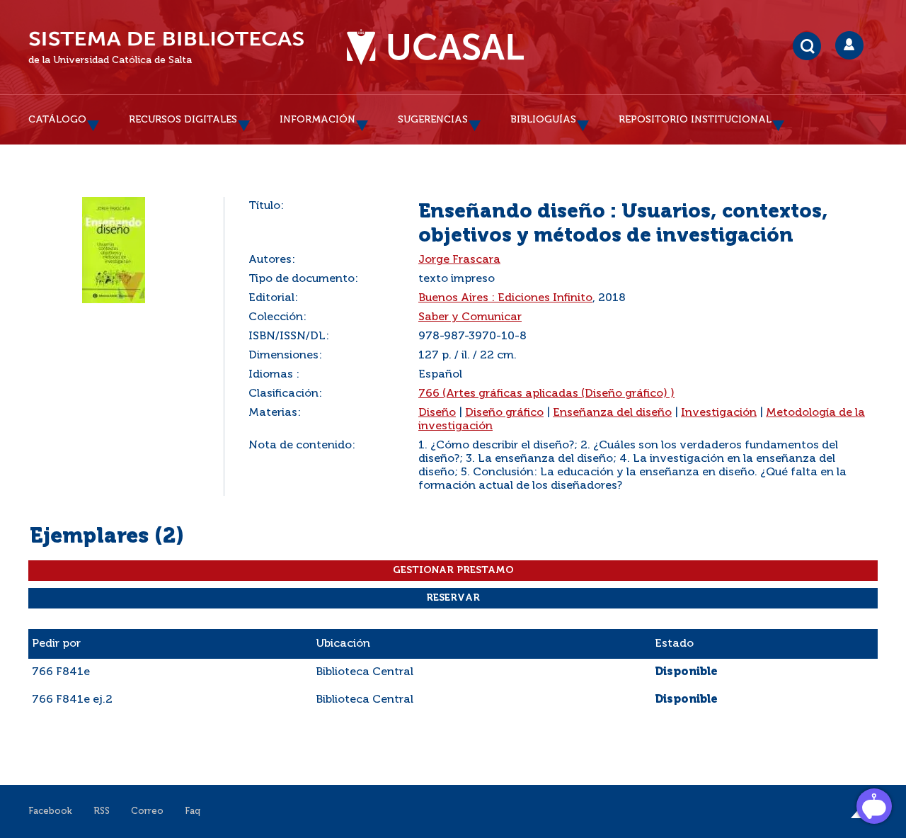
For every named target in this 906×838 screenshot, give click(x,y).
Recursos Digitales (183, 120)
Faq (192, 811)
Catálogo (57, 120)
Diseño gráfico (504, 413)
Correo (147, 811)
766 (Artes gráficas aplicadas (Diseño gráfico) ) (546, 394)
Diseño (437, 413)
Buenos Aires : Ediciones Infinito (505, 298)
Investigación (719, 413)
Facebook (50, 811)
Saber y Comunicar (470, 317)
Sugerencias (433, 120)
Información (317, 120)
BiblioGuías (543, 120)
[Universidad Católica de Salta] (435, 47)
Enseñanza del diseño (612, 413)
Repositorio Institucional (695, 120)
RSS (101, 811)
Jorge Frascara (459, 260)
